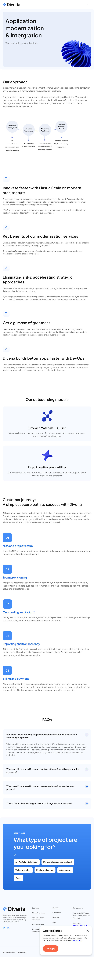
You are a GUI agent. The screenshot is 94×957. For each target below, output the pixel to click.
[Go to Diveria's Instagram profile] (8, 927)
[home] (11, 4)
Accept (51, 948)
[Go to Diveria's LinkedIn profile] (4, 927)
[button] (88, 4)
